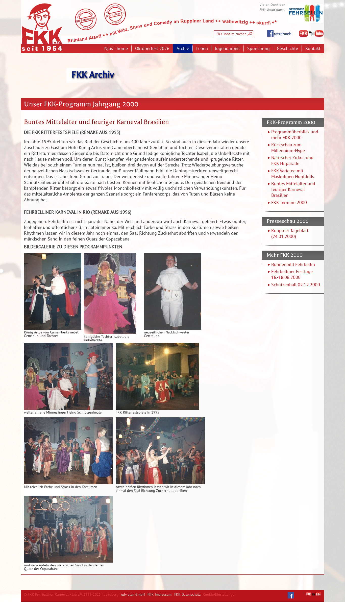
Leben (202, 48)
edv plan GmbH (133, 594)
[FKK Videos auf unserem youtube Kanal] (311, 33)
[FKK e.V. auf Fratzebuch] (291, 595)
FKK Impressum (159, 594)
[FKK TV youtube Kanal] (313, 594)
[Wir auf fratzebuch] (279, 33)
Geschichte (287, 48)
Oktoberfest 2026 (152, 48)
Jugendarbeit (227, 48)
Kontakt (313, 48)
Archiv (183, 48)
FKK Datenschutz (187, 594)
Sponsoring (258, 48)
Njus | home (116, 48)
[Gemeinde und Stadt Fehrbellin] (305, 13)
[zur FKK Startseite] (42, 23)
